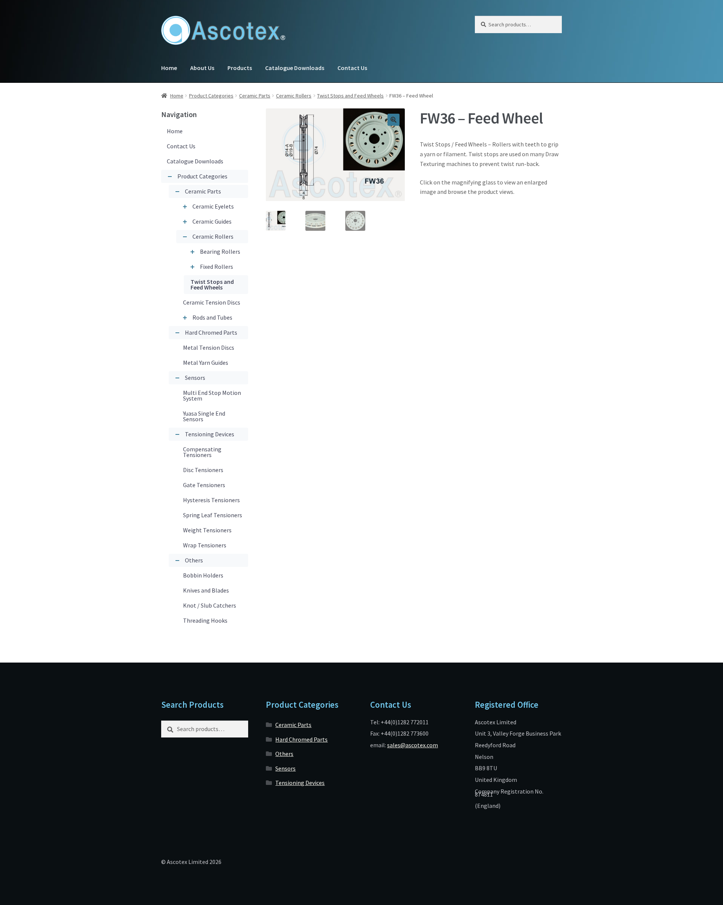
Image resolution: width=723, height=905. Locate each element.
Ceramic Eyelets (213, 206)
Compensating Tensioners (202, 452)
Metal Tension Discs (208, 347)
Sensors (195, 377)
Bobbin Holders (203, 575)
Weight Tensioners (207, 530)
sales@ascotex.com (412, 745)
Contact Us (352, 68)
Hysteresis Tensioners (211, 500)
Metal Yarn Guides (205, 362)
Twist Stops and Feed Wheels (350, 95)
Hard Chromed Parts (211, 332)
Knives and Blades (206, 590)
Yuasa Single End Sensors (204, 416)
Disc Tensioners (203, 470)
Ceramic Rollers (293, 95)
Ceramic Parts (254, 95)
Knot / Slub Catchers (209, 605)
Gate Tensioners (204, 485)
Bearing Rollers (220, 251)
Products (239, 68)
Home (169, 68)
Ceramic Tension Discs (211, 302)
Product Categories (211, 95)
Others (194, 560)
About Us (202, 68)
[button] (393, 120)
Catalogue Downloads (294, 68)
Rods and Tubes (212, 317)
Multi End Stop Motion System (212, 395)
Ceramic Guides (212, 221)
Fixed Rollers (216, 266)
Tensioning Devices (209, 434)
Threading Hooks (205, 620)
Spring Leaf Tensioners (212, 515)
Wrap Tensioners (204, 545)
